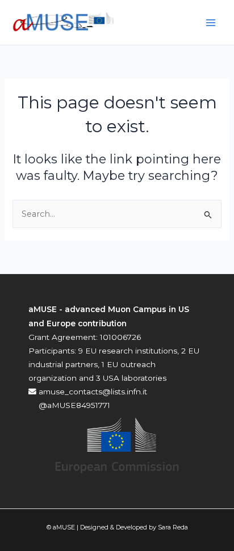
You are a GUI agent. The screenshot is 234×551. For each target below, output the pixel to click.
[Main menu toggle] (211, 23)
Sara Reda (173, 527)
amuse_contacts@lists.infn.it (91, 391)
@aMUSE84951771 (73, 405)
